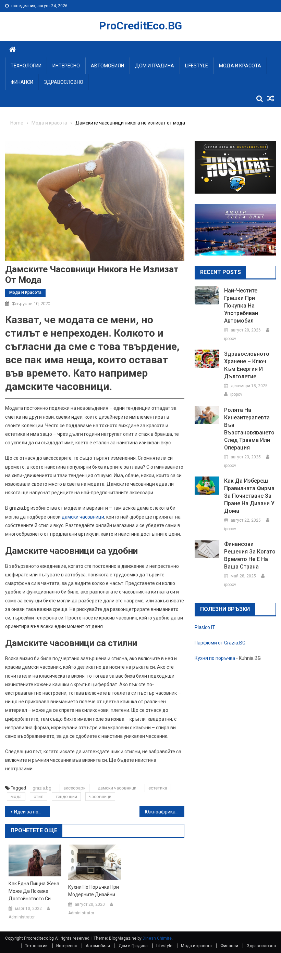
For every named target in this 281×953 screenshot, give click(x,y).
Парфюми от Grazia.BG (220, 642)
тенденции (66, 796)
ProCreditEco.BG (140, 25)
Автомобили (107, 65)
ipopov (230, 338)
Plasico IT (205, 627)
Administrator (22, 917)
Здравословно (63, 82)
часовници (100, 796)
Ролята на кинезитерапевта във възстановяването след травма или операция (249, 429)
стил (39, 796)
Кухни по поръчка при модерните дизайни (93, 890)
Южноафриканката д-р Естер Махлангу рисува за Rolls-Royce (164, 811)
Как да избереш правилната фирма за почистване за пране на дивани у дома (249, 496)
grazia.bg (42, 788)
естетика (157, 788)
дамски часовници (83, 517)
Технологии (26, 65)
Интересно (66, 65)
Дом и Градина (154, 65)
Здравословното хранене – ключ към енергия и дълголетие (246, 365)
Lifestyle (196, 65)
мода (16, 796)
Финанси (22, 82)
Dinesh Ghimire (157, 938)
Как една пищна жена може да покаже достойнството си (34, 891)
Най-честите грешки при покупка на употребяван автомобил (241, 305)
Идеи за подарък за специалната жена (32, 811)
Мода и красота (240, 65)
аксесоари (74, 788)
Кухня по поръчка (215, 658)
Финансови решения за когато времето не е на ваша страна (250, 555)
